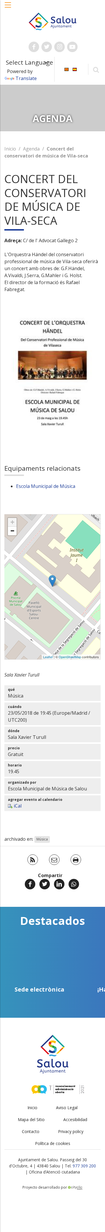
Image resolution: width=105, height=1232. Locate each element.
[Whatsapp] (74, 884)
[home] (52, 21)
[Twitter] (44, 884)
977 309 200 (84, 1166)
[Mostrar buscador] (95, 69)
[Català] (66, 69)
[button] (8, 8)
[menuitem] (66, 69)
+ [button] (12, 522)
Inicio (10, 149)
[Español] (75, 69)
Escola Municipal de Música (45, 486)
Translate (26, 78)
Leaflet (48, 656)
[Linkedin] (59, 884)
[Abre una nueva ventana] (34, 47)
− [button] (12, 530)
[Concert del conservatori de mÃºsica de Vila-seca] (52, 581)
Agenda (31, 149)
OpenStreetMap (70, 656)
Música (42, 839)
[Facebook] (30, 884)
